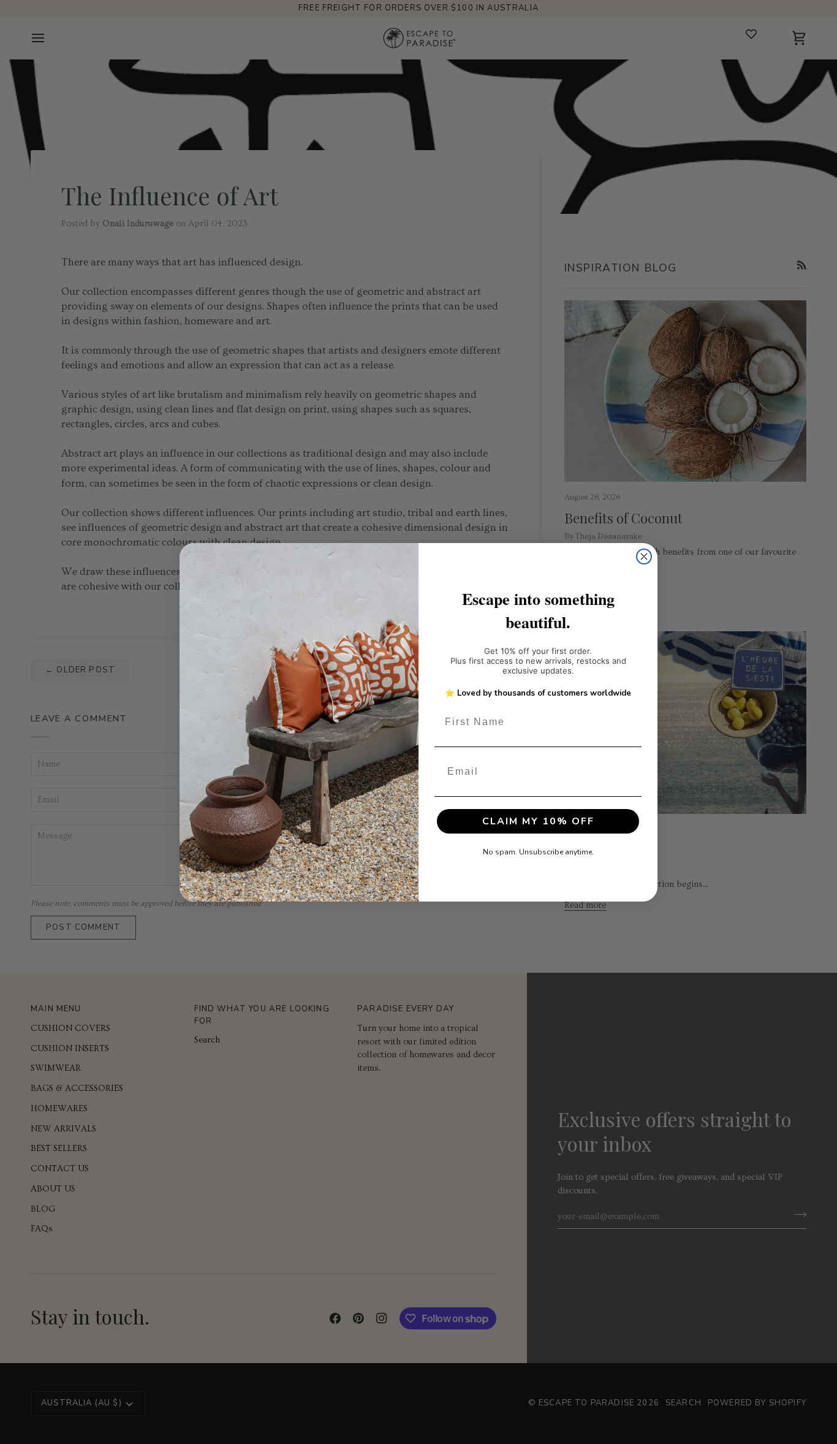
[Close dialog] (644, 556)
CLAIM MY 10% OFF (538, 821)
